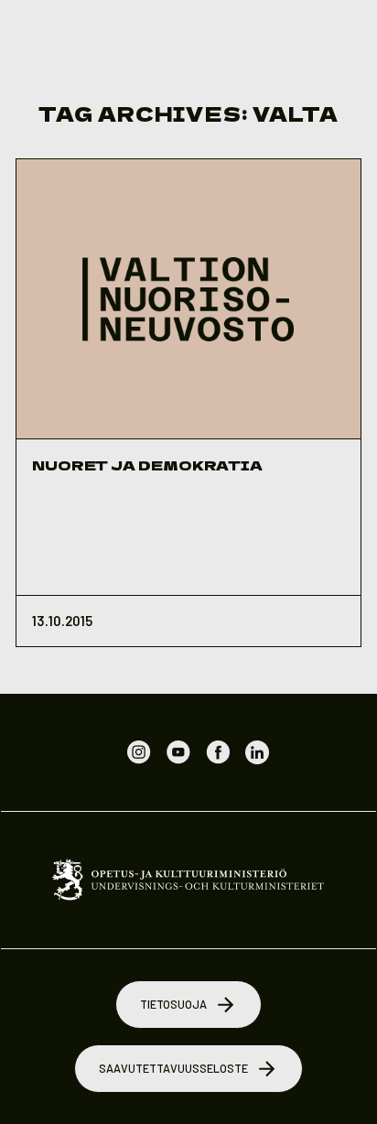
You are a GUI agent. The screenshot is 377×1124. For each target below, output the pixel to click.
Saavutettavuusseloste (173, 1068)
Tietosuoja (173, 1004)
